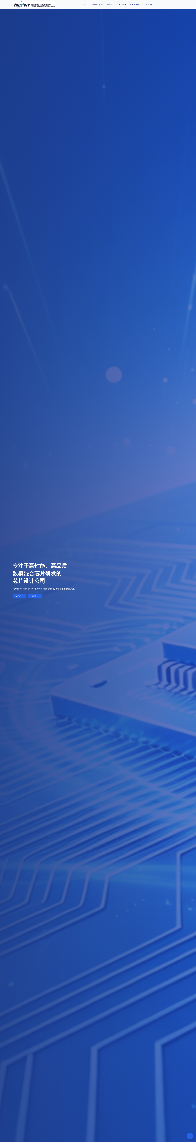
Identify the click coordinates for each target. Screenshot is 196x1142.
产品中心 (110, 4)
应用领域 (122, 4)
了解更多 (33, 596)
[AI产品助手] (190, 1136)
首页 (85, 4)
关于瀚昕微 (95, 4)
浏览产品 (18, 596)
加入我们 (149, 4)
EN (182, 4)
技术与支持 (134, 4)
